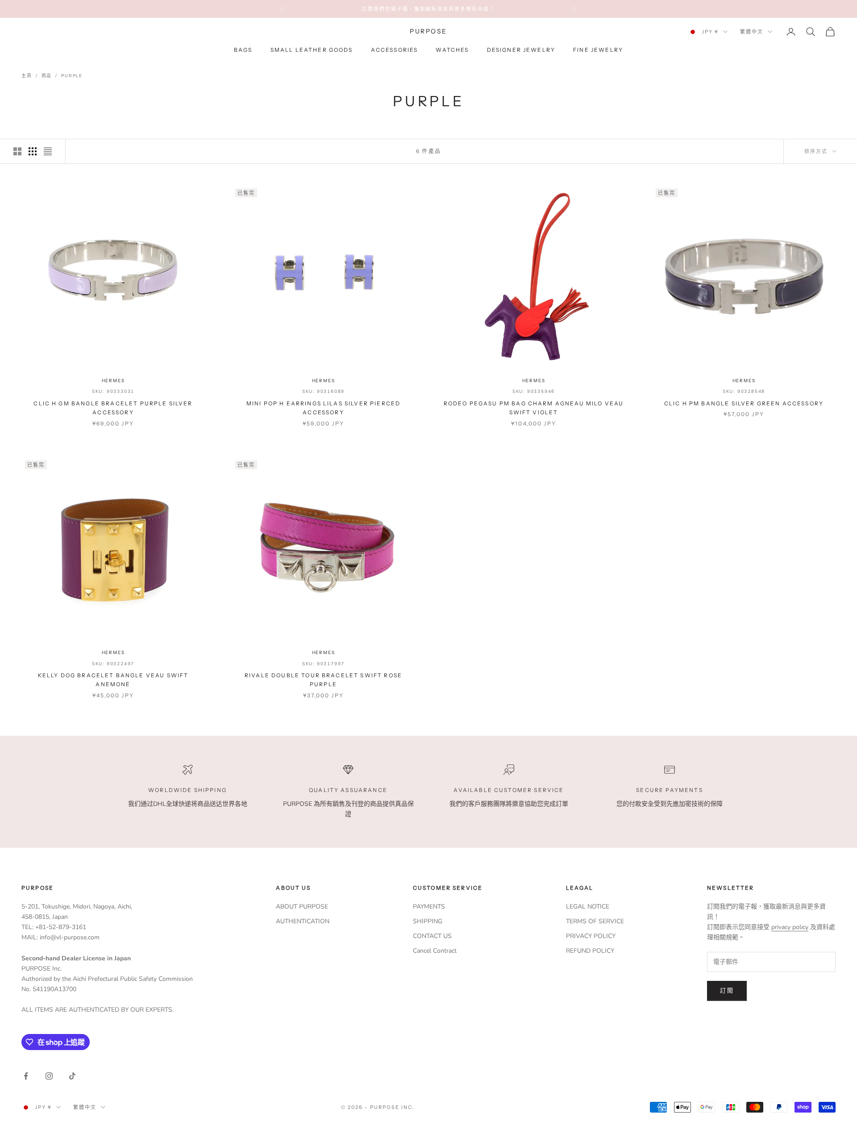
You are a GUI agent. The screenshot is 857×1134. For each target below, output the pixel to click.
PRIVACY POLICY (591, 936)
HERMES (113, 381)
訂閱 (727, 991)
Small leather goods (311, 50)
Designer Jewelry (521, 50)
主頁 (26, 76)
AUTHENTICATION (302, 921)
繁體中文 (751, 32)
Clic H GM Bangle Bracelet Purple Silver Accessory (112, 408)
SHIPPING (427, 921)
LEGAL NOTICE (587, 906)
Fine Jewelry (598, 50)
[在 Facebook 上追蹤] (25, 1075)
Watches (452, 50)
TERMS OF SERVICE (595, 921)
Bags (243, 50)
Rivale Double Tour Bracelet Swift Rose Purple (323, 680)
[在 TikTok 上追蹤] (72, 1075)
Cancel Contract (435, 950)
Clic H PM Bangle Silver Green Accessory (744, 403)
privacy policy (789, 927)
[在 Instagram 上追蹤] (49, 1075)
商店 (47, 76)
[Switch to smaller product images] (33, 151)
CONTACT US (432, 936)
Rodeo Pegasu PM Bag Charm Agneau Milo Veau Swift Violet (534, 408)
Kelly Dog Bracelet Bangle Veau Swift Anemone (113, 680)
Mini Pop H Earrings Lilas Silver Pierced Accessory (323, 408)
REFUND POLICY (590, 950)
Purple (72, 76)
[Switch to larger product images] (17, 151)
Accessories (394, 50)
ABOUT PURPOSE (302, 906)
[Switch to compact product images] (48, 151)
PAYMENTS (429, 906)
